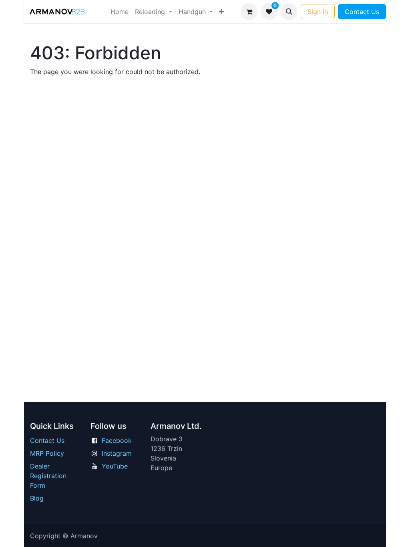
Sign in (318, 12)
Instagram (117, 453)
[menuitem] (119, 12)
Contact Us (362, 12)
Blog (37, 498)
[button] (289, 11)
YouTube (115, 466)
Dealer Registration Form (48, 475)
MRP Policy (47, 453)
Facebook (117, 440)
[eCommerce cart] (249, 11)
